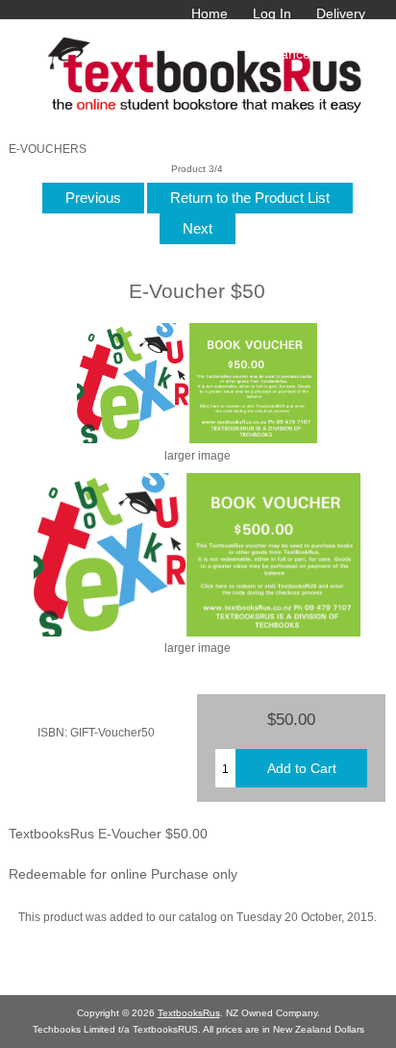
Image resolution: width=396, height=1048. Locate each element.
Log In (272, 13)
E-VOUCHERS (48, 148)
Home (209, 13)
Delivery (340, 13)
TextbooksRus (189, 1013)
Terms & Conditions (214, 33)
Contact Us (331, 33)
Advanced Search (311, 54)
